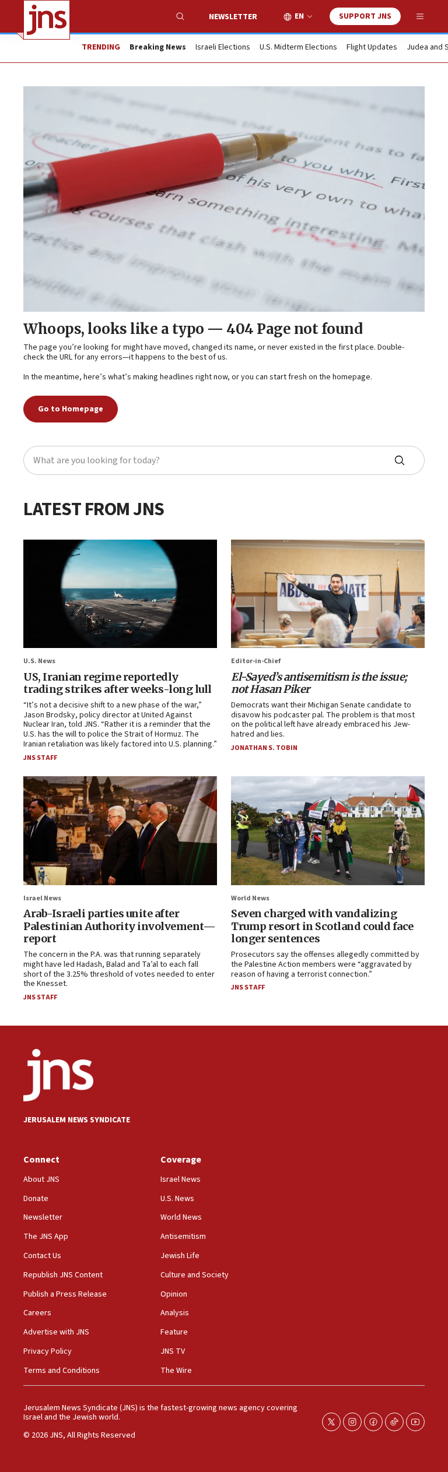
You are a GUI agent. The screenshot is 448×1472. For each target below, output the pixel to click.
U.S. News (39, 661)
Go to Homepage (70, 409)
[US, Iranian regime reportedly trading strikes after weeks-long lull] (120, 594)
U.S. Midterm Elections (298, 48)
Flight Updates (371, 48)
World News (250, 898)
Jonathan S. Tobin (264, 748)
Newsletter (233, 17)
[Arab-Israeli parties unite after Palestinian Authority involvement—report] (120, 830)
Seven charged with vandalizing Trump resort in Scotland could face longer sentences (322, 926)
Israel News (42, 898)
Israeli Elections (222, 48)
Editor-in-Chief (256, 661)
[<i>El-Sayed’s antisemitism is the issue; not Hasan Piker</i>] (328, 594)
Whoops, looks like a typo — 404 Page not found (192, 329)
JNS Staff (40, 758)
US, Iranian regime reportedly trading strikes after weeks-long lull (117, 683)
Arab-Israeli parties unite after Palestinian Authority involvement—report (119, 926)
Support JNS (365, 16)
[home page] (47, 20)
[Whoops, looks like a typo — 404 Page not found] (224, 199)
